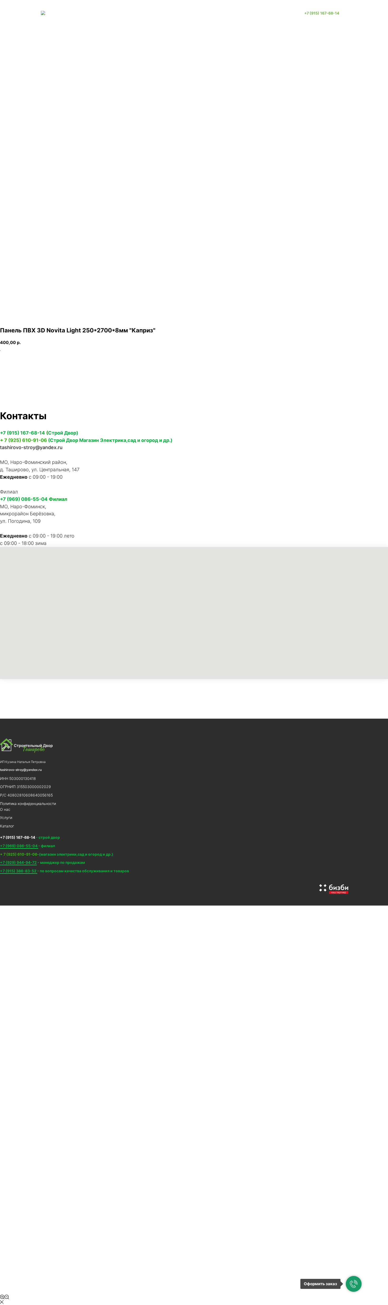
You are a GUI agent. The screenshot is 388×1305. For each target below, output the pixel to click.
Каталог (180, 13)
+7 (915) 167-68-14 (22, 433)
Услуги (157, 13)
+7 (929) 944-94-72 (18, 862)
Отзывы (233, 13)
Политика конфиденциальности (28, 803)
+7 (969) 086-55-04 (24, 499)
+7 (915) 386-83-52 (18, 871)
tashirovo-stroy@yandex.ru (31, 447)
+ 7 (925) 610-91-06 (23, 440)
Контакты (207, 13)
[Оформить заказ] (354, 1284)
